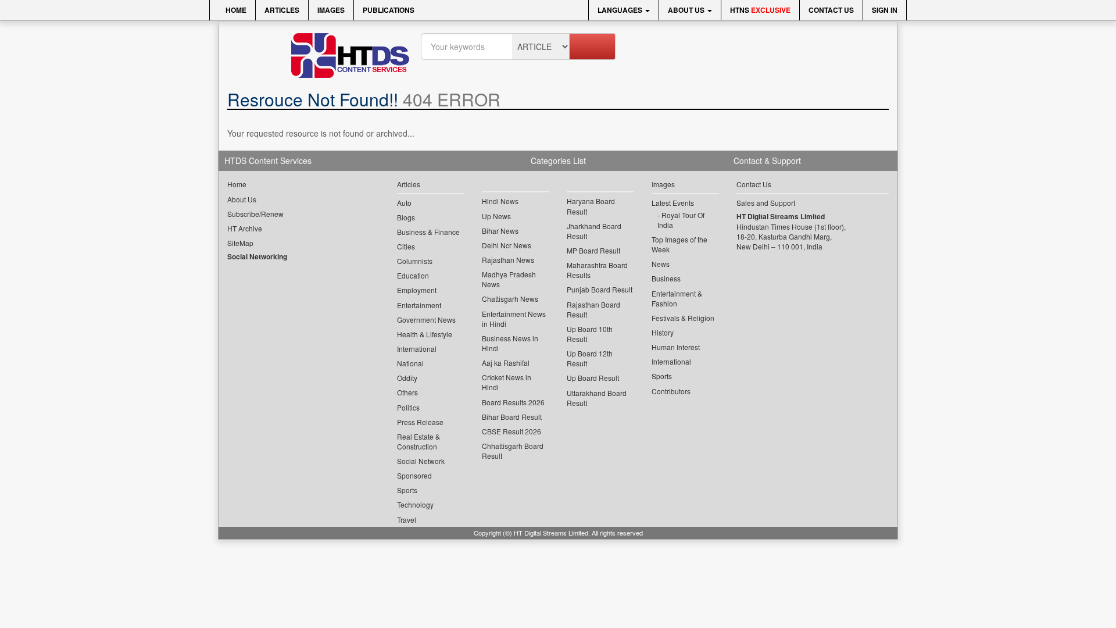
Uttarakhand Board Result (597, 398)
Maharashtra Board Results (597, 270)
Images (331, 10)
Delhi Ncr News (506, 245)
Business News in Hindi (510, 343)
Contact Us (831, 10)
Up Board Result (593, 378)
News (661, 264)
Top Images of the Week (679, 244)
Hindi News (500, 201)
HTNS (760, 10)
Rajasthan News (508, 260)
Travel (406, 519)
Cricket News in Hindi (506, 382)
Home (235, 10)
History (663, 332)
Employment (417, 290)
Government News (426, 319)
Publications (388, 10)
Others (407, 392)
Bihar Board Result (512, 417)
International (417, 349)
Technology (415, 504)
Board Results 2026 (513, 402)
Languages (621, 10)
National (410, 363)
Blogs (406, 217)
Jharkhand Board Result (594, 231)
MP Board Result (593, 250)
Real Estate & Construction (418, 441)
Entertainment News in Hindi (514, 319)
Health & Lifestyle (424, 334)
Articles (281, 10)
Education (413, 275)
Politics (408, 407)
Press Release (420, 422)
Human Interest (676, 347)
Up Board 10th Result (590, 334)
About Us (687, 10)
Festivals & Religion (683, 318)
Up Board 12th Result (590, 358)
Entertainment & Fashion (677, 298)
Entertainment (419, 305)
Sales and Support (765, 203)
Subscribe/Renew (255, 214)
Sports (407, 490)
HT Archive (244, 228)
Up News (496, 216)
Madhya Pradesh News (509, 279)
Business (666, 278)
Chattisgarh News (510, 299)
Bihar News (500, 231)
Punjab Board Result (599, 289)
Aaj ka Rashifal (506, 362)
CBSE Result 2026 (511, 431)
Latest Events (673, 203)
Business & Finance (428, 232)
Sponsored (414, 475)
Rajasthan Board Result (593, 309)
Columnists (414, 261)
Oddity (407, 378)
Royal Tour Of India (680, 220)
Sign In (884, 10)
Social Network (421, 461)
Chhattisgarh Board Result (512, 451)
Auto (404, 203)
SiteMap (240, 243)
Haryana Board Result (591, 206)
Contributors (671, 391)
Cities (406, 246)
